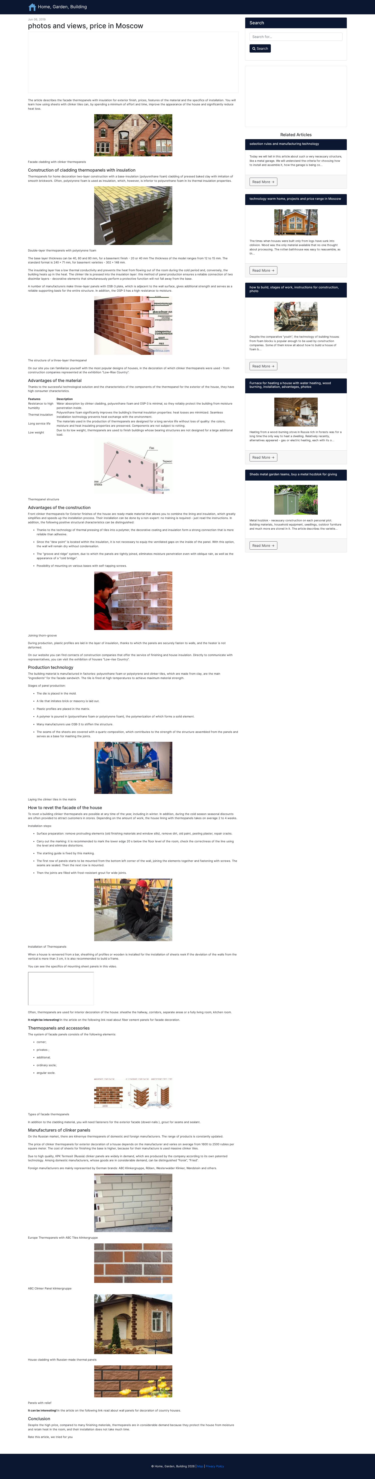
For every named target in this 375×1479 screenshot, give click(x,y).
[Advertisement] (133, 62)
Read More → (263, 182)
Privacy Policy (215, 1466)
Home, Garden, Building (62, 6)
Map (200, 1466)
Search (262, 48)
